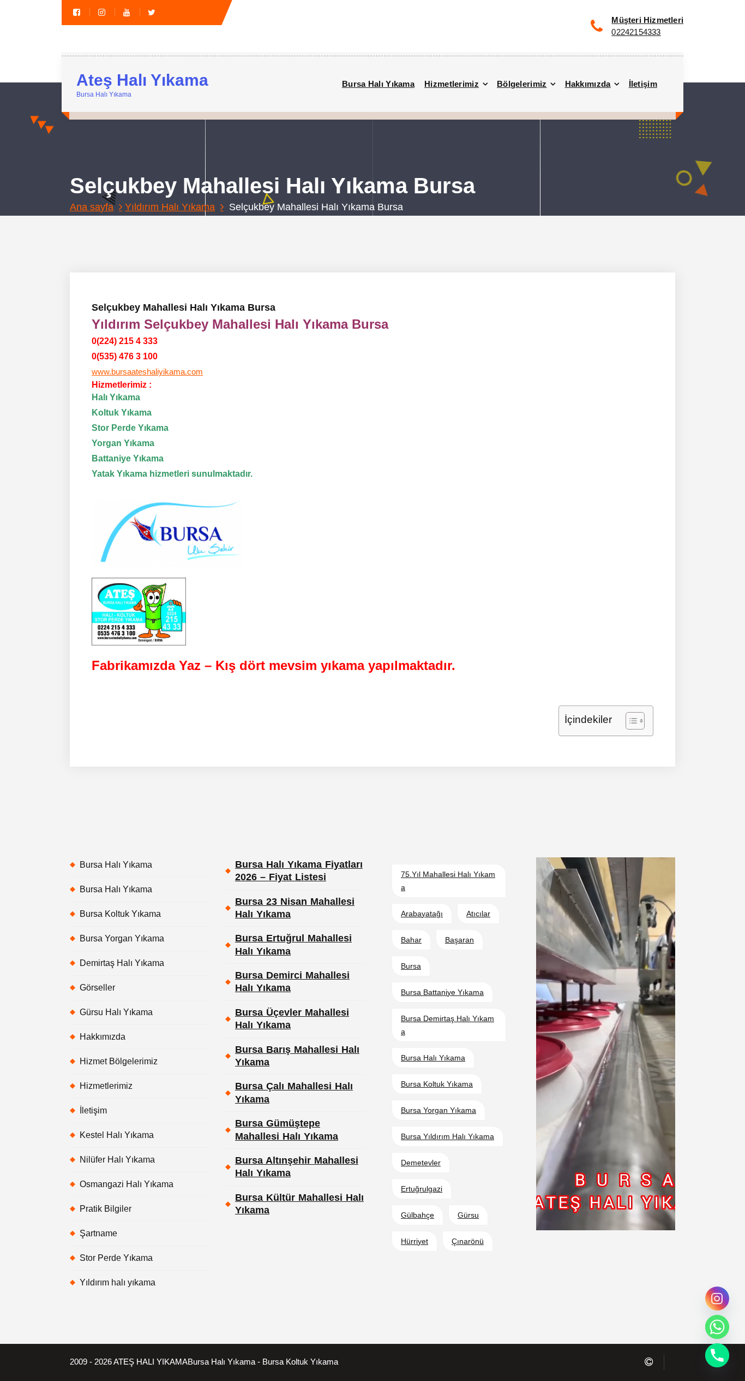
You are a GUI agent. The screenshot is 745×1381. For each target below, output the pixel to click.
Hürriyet (414, 1241)
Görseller (97, 987)
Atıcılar (478, 913)
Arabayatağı (422, 913)
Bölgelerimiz (522, 83)
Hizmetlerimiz (451, 83)
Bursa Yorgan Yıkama (122, 938)
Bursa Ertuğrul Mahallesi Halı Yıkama (293, 944)
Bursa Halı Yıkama (378, 83)
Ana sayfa (91, 206)
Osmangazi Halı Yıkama (126, 1184)
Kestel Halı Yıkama (117, 1135)
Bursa (411, 966)
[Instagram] (717, 1299)
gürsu (468, 1215)
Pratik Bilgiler (105, 1208)
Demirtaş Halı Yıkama (122, 963)
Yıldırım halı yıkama (117, 1282)
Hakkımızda (588, 83)
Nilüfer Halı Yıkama (117, 1159)
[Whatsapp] (717, 1327)
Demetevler (421, 1162)
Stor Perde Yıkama (116, 1258)
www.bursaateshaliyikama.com (147, 372)
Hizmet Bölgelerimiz (119, 1061)
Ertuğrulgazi (421, 1188)
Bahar (411, 939)
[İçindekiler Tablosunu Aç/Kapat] (629, 721)
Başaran (459, 939)
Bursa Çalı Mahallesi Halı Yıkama (294, 1092)
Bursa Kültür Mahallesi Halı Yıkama (299, 1204)
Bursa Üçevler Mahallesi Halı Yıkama (292, 1018)
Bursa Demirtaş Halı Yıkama (447, 1025)
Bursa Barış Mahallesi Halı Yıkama (297, 1056)
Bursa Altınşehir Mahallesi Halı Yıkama (296, 1166)
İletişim (643, 83)
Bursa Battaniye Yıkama (442, 992)
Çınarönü (468, 1241)
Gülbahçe (417, 1215)
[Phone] (717, 1355)
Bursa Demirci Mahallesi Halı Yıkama (292, 981)
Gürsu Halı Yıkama (116, 1012)
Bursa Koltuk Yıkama (120, 913)
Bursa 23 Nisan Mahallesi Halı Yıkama (295, 908)
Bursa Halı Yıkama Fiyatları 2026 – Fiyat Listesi (299, 870)
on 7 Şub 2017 (154, 226)
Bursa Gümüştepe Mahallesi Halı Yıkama (286, 1129)
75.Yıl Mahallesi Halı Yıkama (448, 881)
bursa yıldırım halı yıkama (447, 1136)
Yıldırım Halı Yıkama (170, 206)
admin (210, 226)
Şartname (98, 1233)
